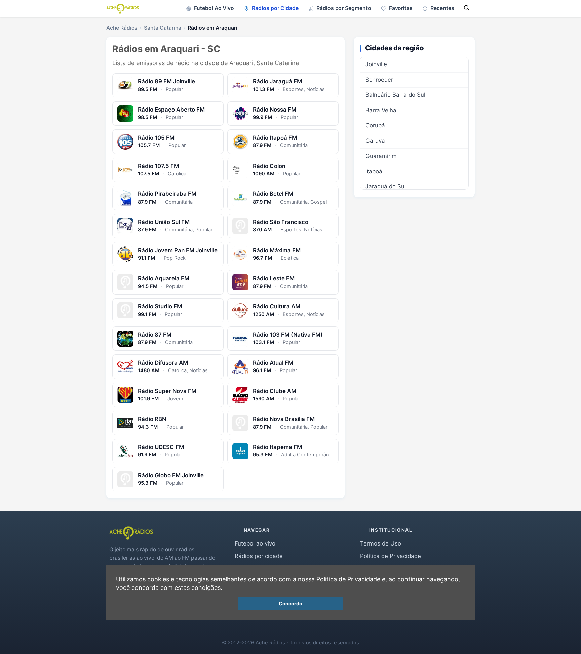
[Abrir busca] (467, 8)
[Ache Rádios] (122, 9)
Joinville (376, 64)
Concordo (290, 603)
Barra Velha (380, 110)
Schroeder (379, 79)
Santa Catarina (162, 28)
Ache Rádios (121, 28)
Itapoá (373, 171)
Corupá (375, 125)
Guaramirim (381, 155)
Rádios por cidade (259, 556)
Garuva (375, 140)
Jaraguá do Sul (385, 186)
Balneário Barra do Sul (395, 94)
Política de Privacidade (390, 556)
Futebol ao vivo (255, 543)
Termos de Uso (380, 543)
